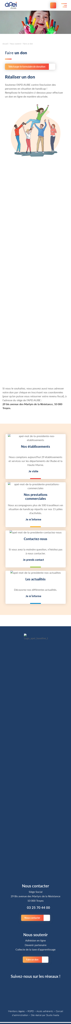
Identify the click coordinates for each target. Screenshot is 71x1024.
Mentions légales (16, 1011)
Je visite (33, 471)
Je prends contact (33, 560)
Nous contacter (32, 917)
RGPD (31, 1011)
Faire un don (32, 959)
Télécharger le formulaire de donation (26, 66)
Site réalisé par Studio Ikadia (45, 1015)
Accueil (5, 43)
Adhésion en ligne (35, 940)
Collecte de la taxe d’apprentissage (35, 949)
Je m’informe (33, 519)
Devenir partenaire (35, 945)
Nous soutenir (15, 43)
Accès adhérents (44, 1011)
